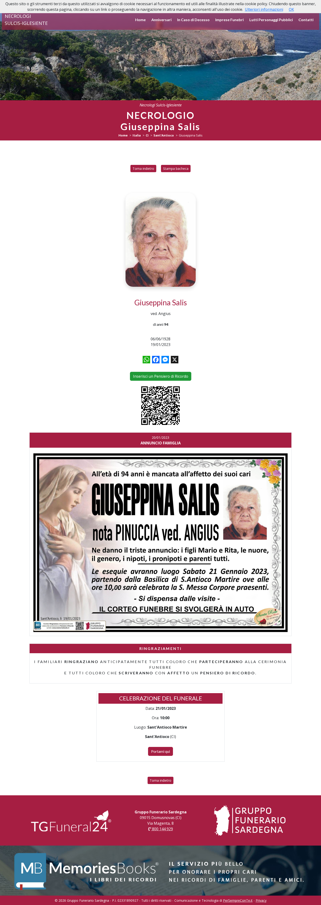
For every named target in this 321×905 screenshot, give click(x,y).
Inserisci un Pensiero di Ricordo (160, 376)
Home (140, 19)
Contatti (305, 19)
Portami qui (160, 751)
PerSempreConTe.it (238, 900)
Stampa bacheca (175, 168)
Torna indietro (143, 168)
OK (291, 9)
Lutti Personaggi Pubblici (271, 19)
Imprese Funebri (229, 19)
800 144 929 (162, 828)
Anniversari (161, 19)
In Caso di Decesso (193, 19)
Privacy (261, 900)
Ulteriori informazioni (264, 9)
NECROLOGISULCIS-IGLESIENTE (26, 19)
